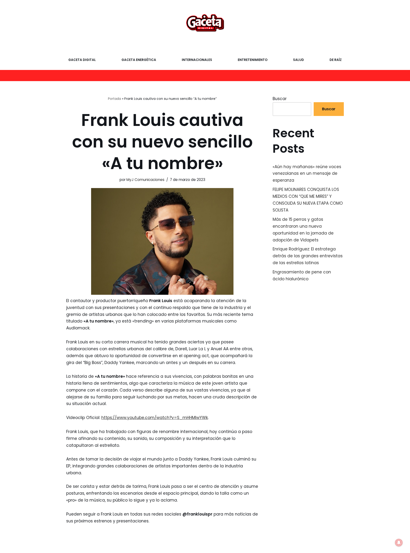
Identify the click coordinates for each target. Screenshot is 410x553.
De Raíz (336, 60)
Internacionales (197, 60)
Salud (298, 60)
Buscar (280, 98)
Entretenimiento (252, 60)
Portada (114, 98)
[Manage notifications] (399, 542)
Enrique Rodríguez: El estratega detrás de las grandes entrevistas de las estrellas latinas (308, 256)
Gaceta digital (82, 60)
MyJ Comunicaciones (145, 179)
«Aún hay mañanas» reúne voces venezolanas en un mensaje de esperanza (307, 173)
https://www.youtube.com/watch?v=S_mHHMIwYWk (154, 417)
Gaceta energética (138, 60)
